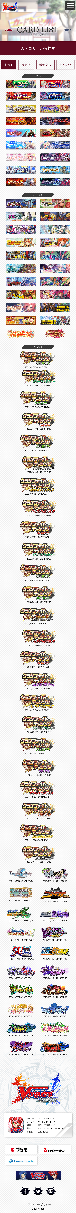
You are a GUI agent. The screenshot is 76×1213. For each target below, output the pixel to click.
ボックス (45, 64)
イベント (66, 64)
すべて (8, 64)
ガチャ (26, 64)
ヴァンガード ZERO (9, 7)
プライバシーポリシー (38, 1204)
